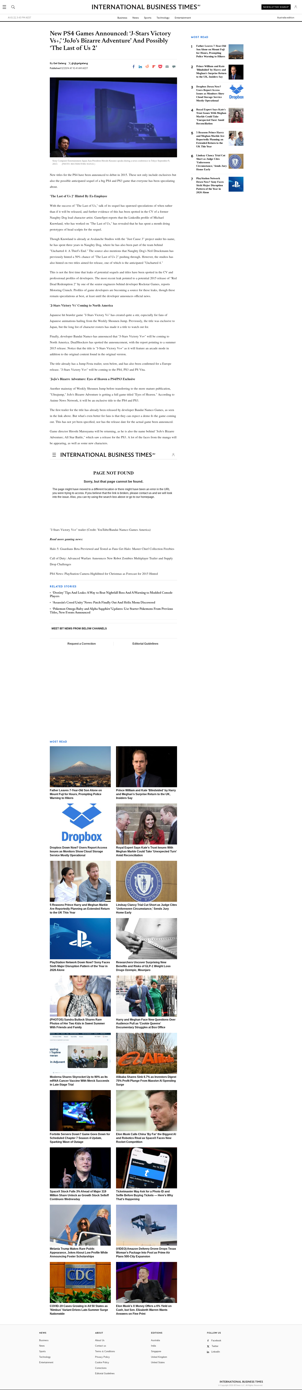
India (153, 1345)
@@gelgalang (79, 63)
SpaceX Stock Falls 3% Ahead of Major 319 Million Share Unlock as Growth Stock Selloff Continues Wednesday (79, 1195)
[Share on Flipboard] (154, 66)
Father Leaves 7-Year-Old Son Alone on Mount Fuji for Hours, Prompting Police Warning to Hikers (76, 794)
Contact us (100, 1345)
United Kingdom (159, 1357)
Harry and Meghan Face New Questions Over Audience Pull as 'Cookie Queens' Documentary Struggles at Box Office (145, 1023)
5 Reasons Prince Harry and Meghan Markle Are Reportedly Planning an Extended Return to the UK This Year (80, 908)
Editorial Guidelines (145, 643)
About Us (100, 1340)
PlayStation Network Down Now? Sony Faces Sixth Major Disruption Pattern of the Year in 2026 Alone (80, 966)
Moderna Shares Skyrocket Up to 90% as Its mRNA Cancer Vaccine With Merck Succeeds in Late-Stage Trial (79, 1080)
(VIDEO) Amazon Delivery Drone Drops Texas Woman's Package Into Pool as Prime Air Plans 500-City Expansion (146, 1252)
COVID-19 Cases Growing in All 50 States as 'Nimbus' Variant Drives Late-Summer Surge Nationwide (79, 1310)
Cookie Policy (102, 1362)
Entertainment (183, 17)
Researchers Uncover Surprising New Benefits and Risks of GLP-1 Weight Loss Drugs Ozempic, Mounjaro (143, 966)
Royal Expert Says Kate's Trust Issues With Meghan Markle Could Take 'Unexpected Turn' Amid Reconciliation (146, 851)
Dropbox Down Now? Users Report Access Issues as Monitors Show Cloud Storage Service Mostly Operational (78, 851)
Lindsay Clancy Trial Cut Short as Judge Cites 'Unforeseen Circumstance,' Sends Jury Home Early (146, 908)
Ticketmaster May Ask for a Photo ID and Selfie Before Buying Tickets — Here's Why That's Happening (144, 1195)
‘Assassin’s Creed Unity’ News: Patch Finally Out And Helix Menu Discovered (103, 602)
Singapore (156, 1351)
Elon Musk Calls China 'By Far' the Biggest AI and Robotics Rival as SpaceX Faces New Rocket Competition (146, 1138)
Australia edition (285, 17)
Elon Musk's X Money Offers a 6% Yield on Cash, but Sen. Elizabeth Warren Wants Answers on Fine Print (144, 1310)
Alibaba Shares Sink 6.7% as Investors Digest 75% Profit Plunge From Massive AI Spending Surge (146, 1080)
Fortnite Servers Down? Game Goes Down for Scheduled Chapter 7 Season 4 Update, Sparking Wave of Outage (80, 1138)
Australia (155, 1340)
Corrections (101, 1368)
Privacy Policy (102, 1357)
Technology (163, 17)
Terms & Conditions (105, 1351)
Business (122, 17)
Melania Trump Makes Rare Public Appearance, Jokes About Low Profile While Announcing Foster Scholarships (79, 1252)
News (135, 17)
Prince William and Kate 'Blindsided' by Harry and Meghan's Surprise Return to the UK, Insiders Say (146, 794)
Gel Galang (60, 63)
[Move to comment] (174, 66)
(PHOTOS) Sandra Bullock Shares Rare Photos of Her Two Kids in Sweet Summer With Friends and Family (77, 1023)
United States (158, 1362)
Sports (147, 17)
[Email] (167, 66)
